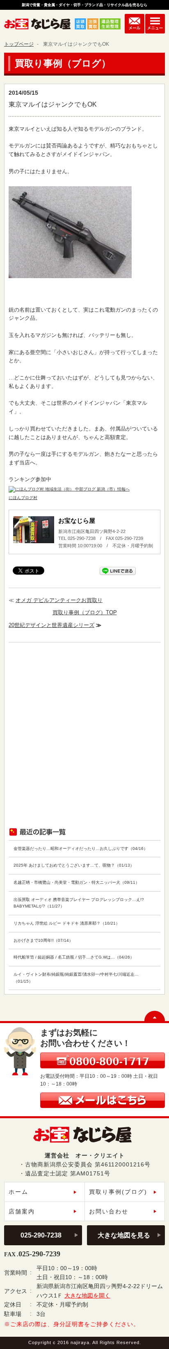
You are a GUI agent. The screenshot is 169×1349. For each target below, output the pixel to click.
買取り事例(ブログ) (118, 1191)
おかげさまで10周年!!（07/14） (43, 940)
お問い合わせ (108, 1211)
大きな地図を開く (87, 1295)
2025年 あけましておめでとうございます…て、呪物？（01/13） (74, 865)
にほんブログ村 (23, 497)
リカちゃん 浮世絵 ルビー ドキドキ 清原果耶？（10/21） (67, 923)
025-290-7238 (41, 1235)
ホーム (18, 1191)
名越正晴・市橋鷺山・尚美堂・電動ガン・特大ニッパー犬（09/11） (76, 882)
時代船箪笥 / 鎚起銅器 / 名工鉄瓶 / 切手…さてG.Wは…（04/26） (74, 957)
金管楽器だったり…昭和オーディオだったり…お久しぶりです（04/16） (81, 848)
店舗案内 (22, 1211)
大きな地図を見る (124, 1235)
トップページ (19, 44)
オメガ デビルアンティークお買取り (59, 600)
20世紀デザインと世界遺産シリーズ (51, 625)
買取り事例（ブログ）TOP (85, 612)
